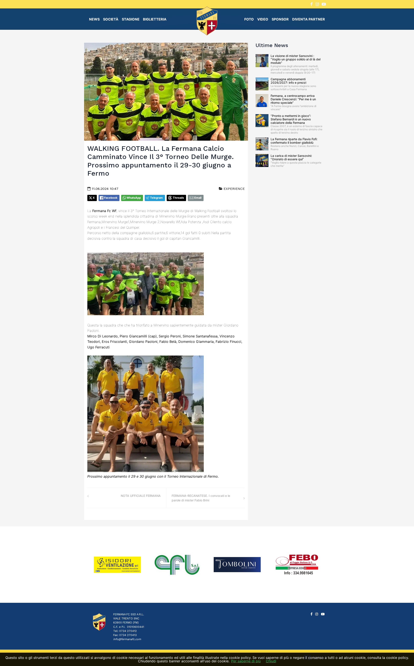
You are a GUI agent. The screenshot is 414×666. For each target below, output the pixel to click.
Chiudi (271, 661)
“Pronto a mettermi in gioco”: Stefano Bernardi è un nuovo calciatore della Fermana (291, 119)
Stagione (131, 19)
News (94, 19)
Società (110, 19)
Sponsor (280, 19)
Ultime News (272, 45)
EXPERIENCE (234, 189)
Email (197, 197)
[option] (117, 564)
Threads (178, 197)
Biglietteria (154, 19)
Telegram (156, 197)
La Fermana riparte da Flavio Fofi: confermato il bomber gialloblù (294, 140)
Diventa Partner (308, 19)
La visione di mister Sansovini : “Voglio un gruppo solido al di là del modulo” (295, 59)
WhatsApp (134, 197)
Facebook (110, 197)
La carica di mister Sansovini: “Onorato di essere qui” (291, 157)
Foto (249, 19)
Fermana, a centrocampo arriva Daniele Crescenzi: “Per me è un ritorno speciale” (293, 99)
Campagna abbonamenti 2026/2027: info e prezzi (288, 80)
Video (262, 19)
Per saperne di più (246, 661)
